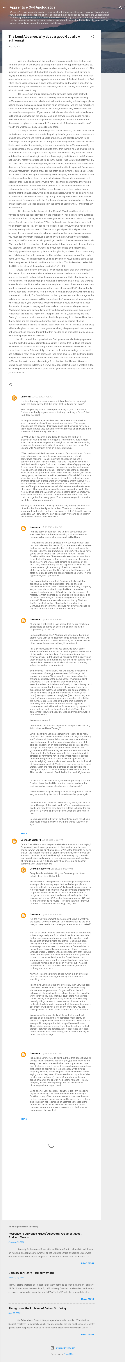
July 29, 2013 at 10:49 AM (62, 869)
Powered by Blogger (64, 1348)
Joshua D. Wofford (31, 840)
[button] (93, 37)
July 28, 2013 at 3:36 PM (51, 527)
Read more (88, 1263)
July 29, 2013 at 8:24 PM (51, 914)
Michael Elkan (69, 1354)
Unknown (26, 396)
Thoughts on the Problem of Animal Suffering (37, 1308)
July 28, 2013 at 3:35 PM (42, 397)
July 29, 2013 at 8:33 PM (51, 1053)
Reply (24, 833)
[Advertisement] (113, 76)
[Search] (121, 8)
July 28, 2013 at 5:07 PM (52, 840)
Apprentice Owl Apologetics (33, 7)
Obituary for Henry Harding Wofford (31, 1272)
